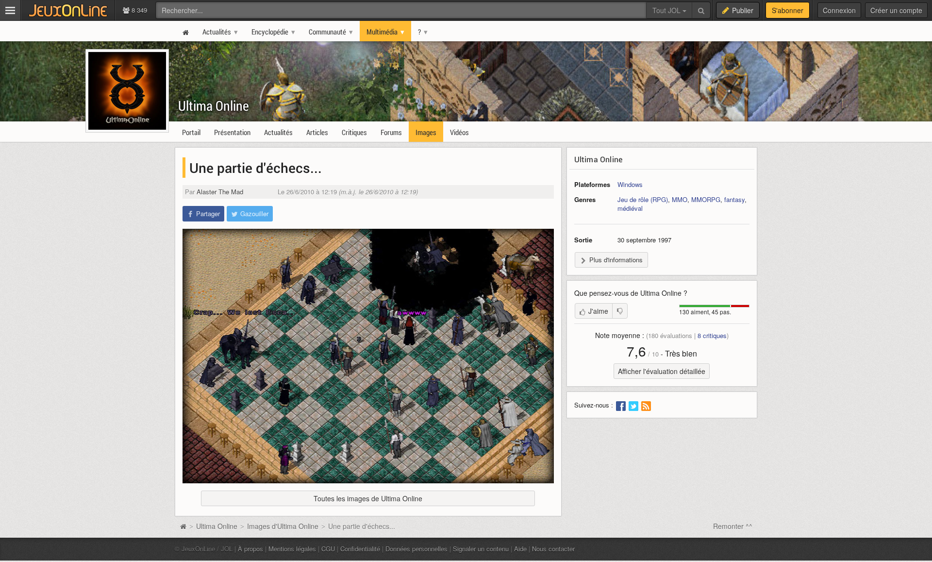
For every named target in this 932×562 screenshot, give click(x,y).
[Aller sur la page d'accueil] (183, 526)
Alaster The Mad (220, 191)
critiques (712, 335)
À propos (250, 548)
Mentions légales (292, 548)
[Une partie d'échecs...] (368, 356)
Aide (520, 548)
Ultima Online (213, 106)
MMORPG (705, 199)
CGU (328, 548)
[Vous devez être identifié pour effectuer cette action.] (620, 311)
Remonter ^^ (732, 526)
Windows (630, 184)
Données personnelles (416, 548)
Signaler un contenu (481, 548)
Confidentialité (360, 548)
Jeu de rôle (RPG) (642, 199)
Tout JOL (667, 10)
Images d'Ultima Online (282, 526)
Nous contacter (553, 548)
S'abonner (787, 10)
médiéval (630, 208)
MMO (679, 199)
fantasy (734, 199)
